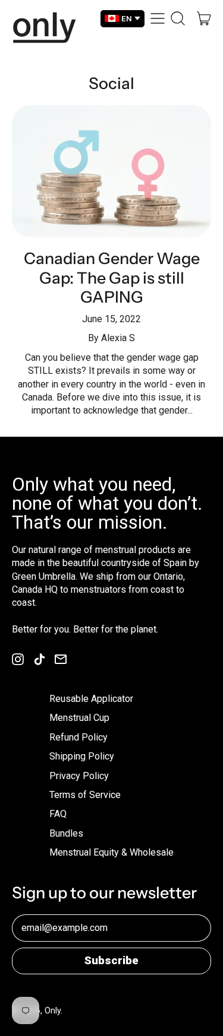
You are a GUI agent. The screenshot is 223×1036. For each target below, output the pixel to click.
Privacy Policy (79, 775)
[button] (178, 18)
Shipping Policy (81, 756)
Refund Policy (78, 737)
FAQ (58, 813)
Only (53, 1010)
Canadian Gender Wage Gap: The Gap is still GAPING (112, 278)
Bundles (66, 833)
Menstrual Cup (79, 717)
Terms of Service (85, 794)
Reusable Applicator (91, 698)
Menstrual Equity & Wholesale (111, 852)
